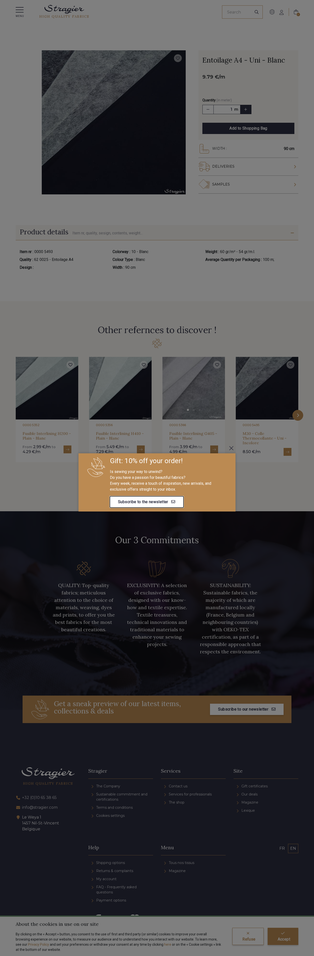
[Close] (231, 448)
